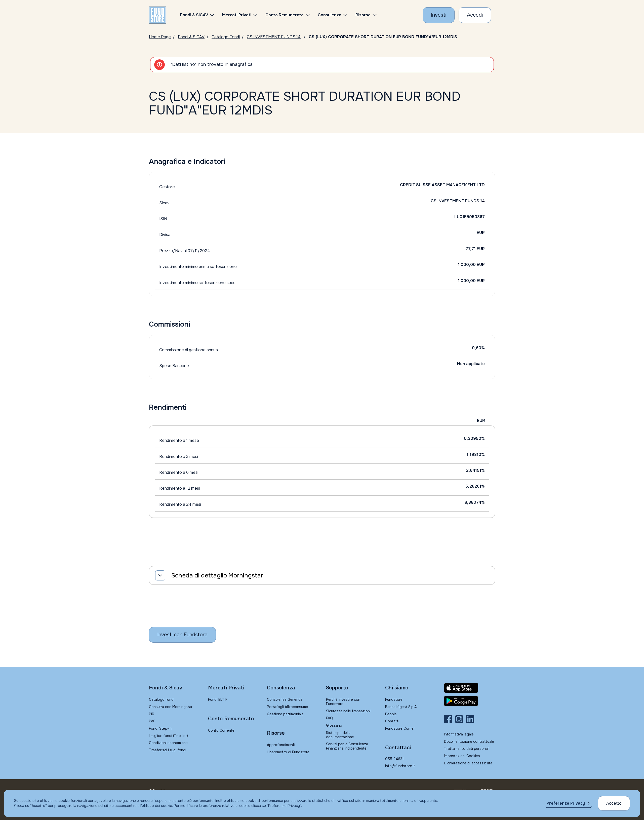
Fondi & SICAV (191, 37)
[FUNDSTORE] (157, 15)
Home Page (160, 37)
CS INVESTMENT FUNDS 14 (274, 37)
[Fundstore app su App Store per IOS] (469, 688)
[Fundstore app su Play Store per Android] (469, 701)
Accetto (614, 803)
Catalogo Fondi (226, 37)
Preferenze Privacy (566, 803)
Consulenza (329, 15)
